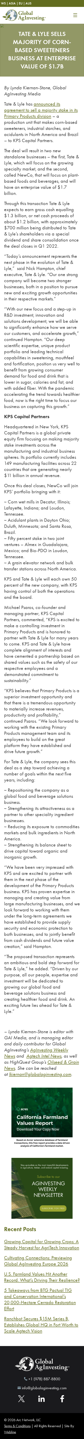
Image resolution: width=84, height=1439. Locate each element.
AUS (28, 3)
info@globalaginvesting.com (44, 1388)
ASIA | (13, 3)
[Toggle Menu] (75, 15)
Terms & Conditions (17, 1426)
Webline (10, 1432)
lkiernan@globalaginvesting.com (40, 1074)
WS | (4, 3)
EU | (22, 3)
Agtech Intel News (43, 1056)
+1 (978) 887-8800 (44, 1379)
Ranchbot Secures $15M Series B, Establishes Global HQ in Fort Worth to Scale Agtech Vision (41, 1325)
